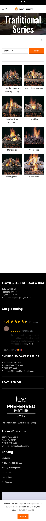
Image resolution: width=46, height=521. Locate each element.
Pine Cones (34, 150)
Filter (36, 51)
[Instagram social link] (24, 2)
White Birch (34, 176)
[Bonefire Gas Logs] (12, 75)
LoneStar (34, 119)
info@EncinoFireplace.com (18, 446)
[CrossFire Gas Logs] (34, 75)
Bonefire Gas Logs (12, 88)
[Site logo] (24, 8)
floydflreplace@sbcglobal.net (19, 297)
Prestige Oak (12, 176)
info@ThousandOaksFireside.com (21, 371)
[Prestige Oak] (12, 164)
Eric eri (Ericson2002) (20, 327)
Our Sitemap (7, 482)
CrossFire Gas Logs (34, 88)
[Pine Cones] (34, 137)
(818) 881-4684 (10, 443)
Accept (23, 516)
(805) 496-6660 (10, 368)
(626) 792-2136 (10, 294)
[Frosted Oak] (12, 106)
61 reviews (33, 322)
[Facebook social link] (21, 2)
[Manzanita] (12, 137)
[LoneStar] (34, 106)
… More (30, 344)
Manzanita (12, 150)
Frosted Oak (12, 119)
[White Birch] (34, 164)
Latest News (7, 477)
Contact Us (6, 472)
